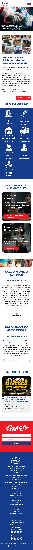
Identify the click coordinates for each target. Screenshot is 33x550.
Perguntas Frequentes (16, 514)
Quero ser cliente (16, 516)
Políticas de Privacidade (16, 496)
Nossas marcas (16, 500)
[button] (13, 27)
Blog (16, 502)
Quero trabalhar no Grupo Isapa (15, 216)
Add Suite (17, 546)
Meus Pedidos (16, 509)
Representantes (16, 520)
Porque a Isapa (16, 493)
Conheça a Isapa (24, 98)
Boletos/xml (16, 518)
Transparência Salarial (16, 498)
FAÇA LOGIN (11, 249)
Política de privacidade (16, 525)
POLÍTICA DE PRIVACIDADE (16, 548)
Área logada (16, 507)
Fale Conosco (16, 511)
